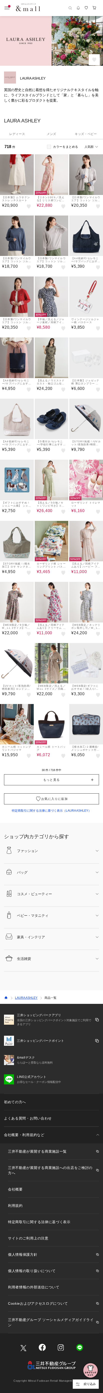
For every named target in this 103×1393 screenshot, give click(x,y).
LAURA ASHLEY (26, 998)
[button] (51, 779)
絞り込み (90, 1384)
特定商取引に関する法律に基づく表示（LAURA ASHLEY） (51, 810)
